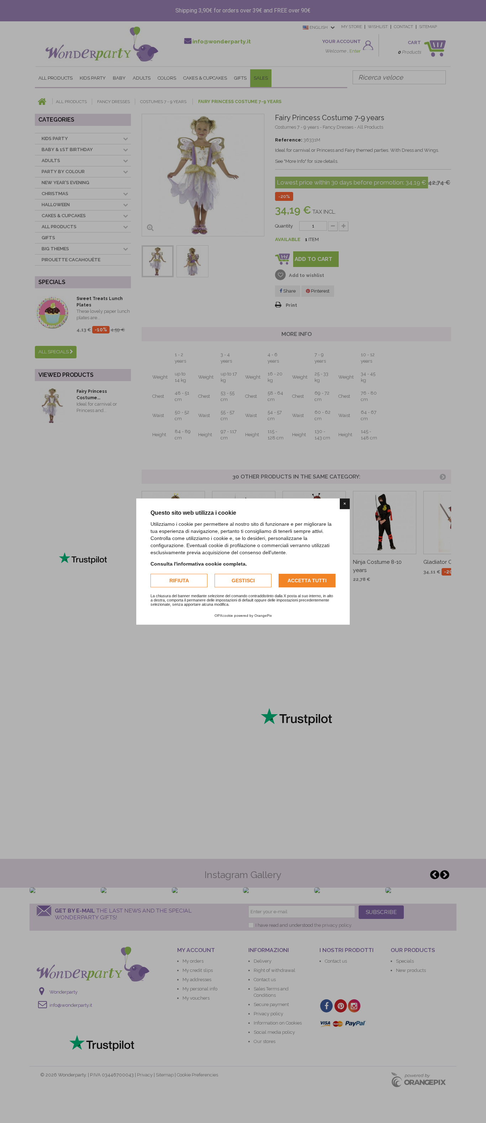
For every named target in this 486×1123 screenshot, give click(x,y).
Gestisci (243, 580)
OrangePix (263, 615)
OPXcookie (224, 615)
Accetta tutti (307, 580)
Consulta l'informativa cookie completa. (198, 564)
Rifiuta (179, 580)
